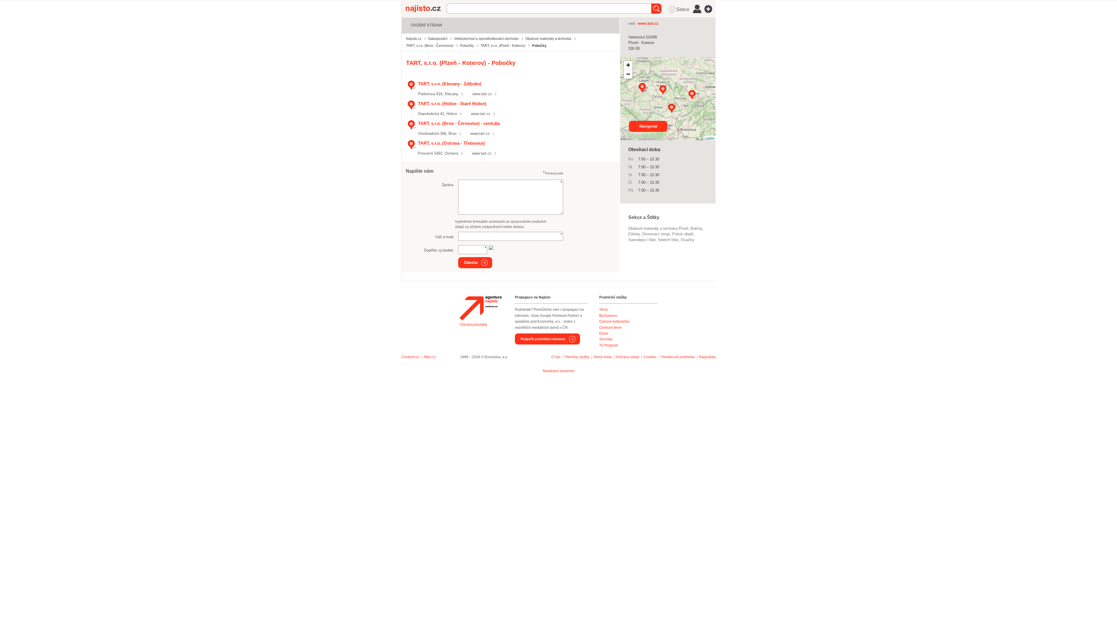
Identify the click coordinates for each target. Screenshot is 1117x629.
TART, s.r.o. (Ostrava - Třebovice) (451, 143)
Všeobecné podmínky (678, 357)
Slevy (603, 310)
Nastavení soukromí (558, 371)
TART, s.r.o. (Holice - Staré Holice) (452, 103)
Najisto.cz (426, 8)
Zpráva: (448, 185)
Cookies (650, 357)
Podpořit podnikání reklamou (543, 339)
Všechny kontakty (473, 325)
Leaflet (709, 138)
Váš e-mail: (444, 237)
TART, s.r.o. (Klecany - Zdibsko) (449, 83)
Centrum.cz (410, 357)
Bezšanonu (608, 316)
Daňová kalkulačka (614, 321)
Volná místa (602, 357)
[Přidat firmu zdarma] (710, 9)
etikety (634, 234)
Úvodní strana (426, 25)
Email (603, 333)
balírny (696, 228)
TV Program (608, 345)
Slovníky (606, 339)
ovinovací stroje (656, 234)
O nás (556, 357)
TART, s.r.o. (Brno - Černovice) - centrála (459, 123)
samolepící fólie (642, 240)
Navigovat (648, 126)
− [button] (628, 74)
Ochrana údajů (627, 357)
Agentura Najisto (480, 308)
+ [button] (628, 65)
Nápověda (707, 357)
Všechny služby (577, 357)
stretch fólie (668, 240)
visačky (687, 240)
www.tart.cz (482, 94)
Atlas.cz (430, 357)
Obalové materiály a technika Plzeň (658, 228)
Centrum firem (610, 328)
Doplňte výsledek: (439, 250)
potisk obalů (682, 234)
